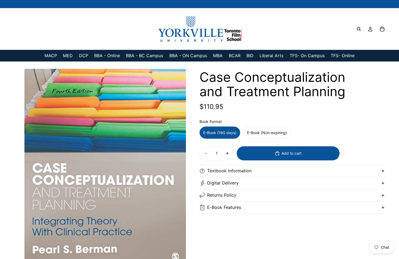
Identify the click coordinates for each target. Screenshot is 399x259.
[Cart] (382, 29)
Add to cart (291, 153)
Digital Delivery (223, 183)
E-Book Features (224, 207)
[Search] (359, 29)
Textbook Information (229, 170)
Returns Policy (221, 195)
